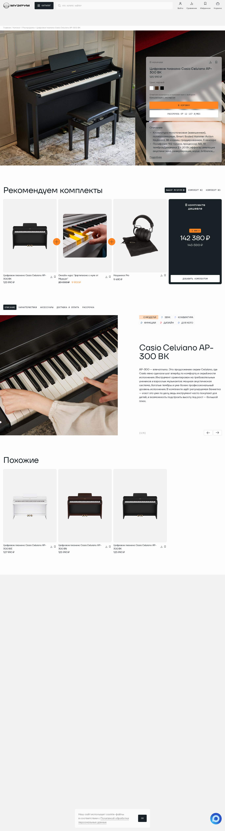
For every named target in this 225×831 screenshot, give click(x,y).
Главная (7, 27)
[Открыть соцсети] (216, 818)
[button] (45, 97)
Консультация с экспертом (162, 97)
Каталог (16, 27)
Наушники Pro (121, 275)
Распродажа (28, 27)
